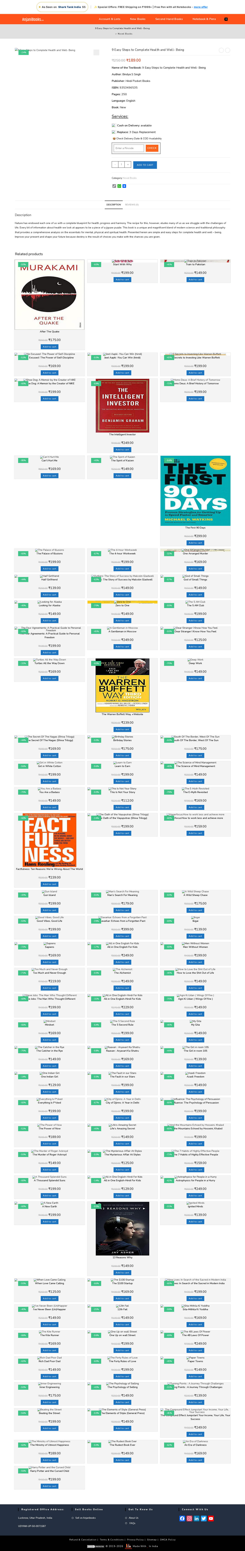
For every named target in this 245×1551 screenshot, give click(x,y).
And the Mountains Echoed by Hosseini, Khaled (195, 1128)
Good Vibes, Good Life (49, 921)
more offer (201, 6)
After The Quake (49, 331)
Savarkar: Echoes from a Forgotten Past (122, 921)
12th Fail (122, 1309)
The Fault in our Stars (122, 1076)
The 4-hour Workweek (122, 553)
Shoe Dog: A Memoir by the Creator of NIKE (49, 383)
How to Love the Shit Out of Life (195, 973)
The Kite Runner (49, 1335)
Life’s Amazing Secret (122, 1128)
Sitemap (152, 1539)
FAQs (132, 1523)
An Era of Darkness (195, 1445)
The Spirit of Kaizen (122, 460)
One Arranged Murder (195, 553)
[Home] (113, 33)
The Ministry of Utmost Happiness (49, 1445)
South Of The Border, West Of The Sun (195, 740)
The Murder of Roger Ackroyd (49, 1154)
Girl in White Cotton (49, 766)
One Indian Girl (49, 1076)
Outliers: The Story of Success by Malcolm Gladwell (122, 579)
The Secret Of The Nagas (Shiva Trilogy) (49, 740)
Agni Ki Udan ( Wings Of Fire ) (195, 999)
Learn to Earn (122, 766)
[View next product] (227, 50)
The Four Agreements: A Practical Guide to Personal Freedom (49, 635)
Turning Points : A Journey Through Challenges (195, 1387)
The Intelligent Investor (122, 434)
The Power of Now (50, 1128)
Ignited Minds (195, 1206)
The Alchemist (122, 973)
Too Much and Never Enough (49, 973)
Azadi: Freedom (195, 1076)
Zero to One (122, 605)
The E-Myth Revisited (195, 792)
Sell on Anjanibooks (85, 1518)
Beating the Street (49, 1413)
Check (152, 148)
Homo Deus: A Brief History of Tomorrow (195, 383)
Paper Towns (195, 1361)
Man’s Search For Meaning (122, 895)
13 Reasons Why (122, 1257)
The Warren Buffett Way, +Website (122, 714)
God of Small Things (195, 579)
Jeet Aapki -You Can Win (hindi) (122, 357)
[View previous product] (221, 50)
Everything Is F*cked (49, 1102)
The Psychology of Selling (122, 1387)
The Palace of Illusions (49, 553)
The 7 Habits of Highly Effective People (195, 1154)
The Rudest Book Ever (122, 1445)
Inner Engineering (50, 1387)
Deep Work (195, 663)
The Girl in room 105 (195, 1050)
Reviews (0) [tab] (132, 204)
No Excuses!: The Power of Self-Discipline (49, 357)
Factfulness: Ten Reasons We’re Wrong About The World (49, 869)
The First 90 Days (195, 527)
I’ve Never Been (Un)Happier (49, 1309)
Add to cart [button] (49, 346)
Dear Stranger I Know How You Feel (195, 631)
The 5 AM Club (195, 605)
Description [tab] (114, 204)
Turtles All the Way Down (49, 663)
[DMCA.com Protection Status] (96, 1546)
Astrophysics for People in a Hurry (195, 1180)
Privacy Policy (135, 1539)
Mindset (49, 1024)
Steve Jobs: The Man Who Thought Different (49, 999)
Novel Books (125, 33)
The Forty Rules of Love (122, 1361)
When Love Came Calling (49, 1283)
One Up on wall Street (122, 1335)
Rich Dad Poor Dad (49, 1361)
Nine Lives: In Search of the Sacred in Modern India (195, 1283)
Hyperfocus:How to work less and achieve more (195, 818)
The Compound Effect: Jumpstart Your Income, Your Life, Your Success (195, 1417)
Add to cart (145, 165)
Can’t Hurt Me (49, 460)
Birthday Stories (122, 740)
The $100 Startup (122, 1283)
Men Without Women (195, 947)
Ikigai (195, 921)
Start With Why (122, 264)
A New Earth (49, 1206)
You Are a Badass (49, 792)
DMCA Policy (168, 1539)
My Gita (195, 1024)
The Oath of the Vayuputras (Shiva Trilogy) (122, 818)
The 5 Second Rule (122, 1024)
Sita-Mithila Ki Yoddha (195, 1309)
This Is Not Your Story (122, 792)
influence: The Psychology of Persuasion (195, 1102)
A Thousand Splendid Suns (49, 1180)
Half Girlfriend (49, 579)
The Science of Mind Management (195, 766)
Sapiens (49, 947)
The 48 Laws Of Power (195, 1335)
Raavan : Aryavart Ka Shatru (122, 1050)
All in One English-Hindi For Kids (122, 999)
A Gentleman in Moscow (122, 631)
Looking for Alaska (49, 605)
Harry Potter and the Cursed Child (49, 1471)
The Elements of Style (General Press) (122, 1413)
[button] (96, 52)
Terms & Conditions (112, 1539)
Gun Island (49, 895)
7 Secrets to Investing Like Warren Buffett (195, 357)
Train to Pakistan (195, 264)
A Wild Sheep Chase (195, 895)
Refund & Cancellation (82, 1539)
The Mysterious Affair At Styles (122, 1154)
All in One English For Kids (122, 947)
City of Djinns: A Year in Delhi (122, 1102)
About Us (133, 1518)
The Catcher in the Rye (49, 1050)
